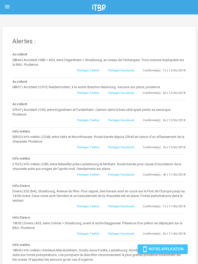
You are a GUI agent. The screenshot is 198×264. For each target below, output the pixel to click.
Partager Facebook (121, 70)
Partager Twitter (88, 70)
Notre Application (163, 249)
